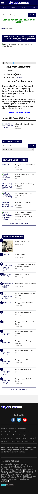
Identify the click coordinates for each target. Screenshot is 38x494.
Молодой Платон (25, 478)
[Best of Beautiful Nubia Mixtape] (7, 206)
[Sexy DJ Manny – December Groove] (7, 177)
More (33, 7)
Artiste (23, 7)
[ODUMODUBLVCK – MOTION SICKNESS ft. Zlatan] (7, 267)
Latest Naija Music (6, 432)
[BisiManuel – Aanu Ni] (7, 246)
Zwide (10, 472)
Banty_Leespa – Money (23, 360)
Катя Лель (20, 466)
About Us (4, 428)
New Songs (18, 432)
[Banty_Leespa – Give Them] (7, 353)
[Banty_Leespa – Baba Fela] (7, 306)
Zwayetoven (6, 471)
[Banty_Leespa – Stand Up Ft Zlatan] (7, 325)
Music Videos (28, 432)
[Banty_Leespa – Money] (7, 363)
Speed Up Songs (24, 435)
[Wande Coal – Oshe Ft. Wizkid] (7, 287)
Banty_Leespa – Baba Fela (24, 303)
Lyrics (3, 435)
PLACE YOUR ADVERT (25, 21)
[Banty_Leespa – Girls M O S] (7, 315)
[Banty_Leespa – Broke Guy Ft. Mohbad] (7, 296)
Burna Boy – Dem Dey (22, 274)
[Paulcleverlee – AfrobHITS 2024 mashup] (7, 196)
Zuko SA (18, 469)
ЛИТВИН (11, 476)
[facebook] (13, 420)
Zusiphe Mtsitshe (16, 467)
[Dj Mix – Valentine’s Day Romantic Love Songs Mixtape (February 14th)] (7, 215)
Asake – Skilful (20, 255)
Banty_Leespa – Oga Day (23, 369)
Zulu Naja (27, 469)
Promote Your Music (7, 438)
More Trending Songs (18, 389)
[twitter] (19, 420)
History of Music (12, 435)
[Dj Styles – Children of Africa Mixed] (7, 168)
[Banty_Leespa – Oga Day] (7, 372)
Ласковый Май (8, 466)
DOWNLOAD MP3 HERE (19, 112)
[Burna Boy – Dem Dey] (7, 277)
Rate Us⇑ (4, 441)
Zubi (25, 476)
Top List (24, 438)
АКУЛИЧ (24, 464)
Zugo (15, 471)
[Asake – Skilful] (7, 258)
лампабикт (25, 479)
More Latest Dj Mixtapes (18, 223)
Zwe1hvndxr (29, 471)
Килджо (19, 474)
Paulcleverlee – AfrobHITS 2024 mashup (24, 194)
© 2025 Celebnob (15, 441)
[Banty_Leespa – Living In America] (7, 344)
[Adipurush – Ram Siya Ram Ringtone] (7, 127)
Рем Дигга (19, 472)
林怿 (21, 471)
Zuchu (4, 472)
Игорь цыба (6, 464)
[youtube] (25, 420)
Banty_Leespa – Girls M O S (24, 312)
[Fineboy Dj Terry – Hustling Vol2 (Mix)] (7, 187)
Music (13, 7)
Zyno (19, 476)
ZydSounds (13, 479)
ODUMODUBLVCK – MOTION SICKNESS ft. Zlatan (25, 265)
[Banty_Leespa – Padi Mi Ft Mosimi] (7, 334)
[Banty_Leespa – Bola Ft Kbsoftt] (7, 382)
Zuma (3, 476)
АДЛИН (4, 481)
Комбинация (7, 469)
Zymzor (28, 474)
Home (4, 7)
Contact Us (12, 428)
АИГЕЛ (16, 464)
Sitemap (32, 438)
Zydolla (4, 479)
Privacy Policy (22, 428)
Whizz (19, 77)
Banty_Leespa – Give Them (24, 350)
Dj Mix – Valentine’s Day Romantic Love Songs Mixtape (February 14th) (23, 214)
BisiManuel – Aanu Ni (22, 242)
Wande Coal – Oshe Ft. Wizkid (25, 284)
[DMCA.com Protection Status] (19, 485)
